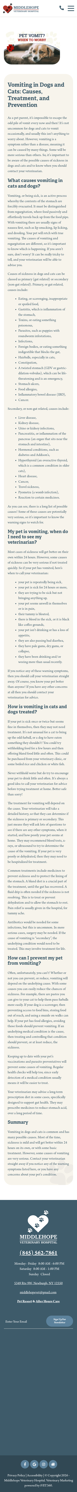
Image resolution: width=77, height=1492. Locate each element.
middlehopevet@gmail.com (38, 1292)
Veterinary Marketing (59, 1480)
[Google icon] (34, 1464)
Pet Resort (24, 1301)
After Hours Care (48, 1301)
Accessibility (35, 1475)
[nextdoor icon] (53, 1464)
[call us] (61, 8)
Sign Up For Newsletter (59, 1321)
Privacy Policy (16, 1475)
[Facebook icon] (25, 1464)
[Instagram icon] (43, 1464)
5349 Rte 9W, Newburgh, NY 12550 (38, 1283)
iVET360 (46, 1485)
